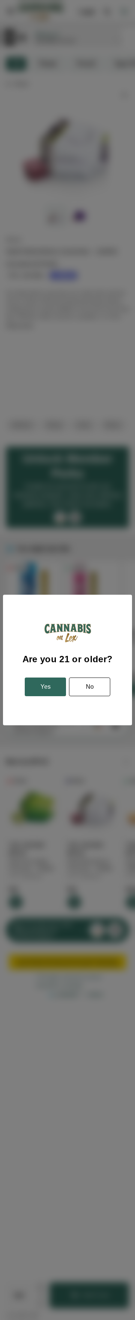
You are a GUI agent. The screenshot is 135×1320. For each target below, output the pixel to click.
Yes (45, 687)
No (90, 687)
